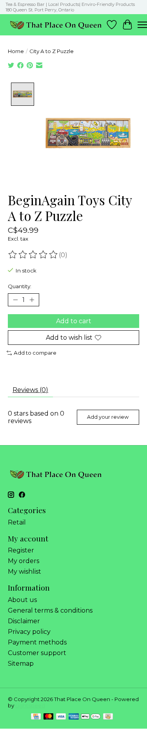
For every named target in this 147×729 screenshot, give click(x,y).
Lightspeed (30, 705)
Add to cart (73, 321)
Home (16, 51)
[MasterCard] (49, 717)
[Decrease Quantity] (15, 300)
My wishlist (24, 571)
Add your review (108, 417)
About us (22, 600)
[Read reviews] (33, 255)
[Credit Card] (36, 717)
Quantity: (19, 286)
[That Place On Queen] (56, 25)
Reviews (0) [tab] (30, 390)
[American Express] (74, 717)
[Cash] (108, 717)
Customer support (37, 653)
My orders (23, 561)
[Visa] (61, 717)
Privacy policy (29, 631)
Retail (17, 522)
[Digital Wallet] (90, 717)
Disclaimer (24, 621)
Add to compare (35, 353)
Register (21, 550)
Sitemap (21, 663)
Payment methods (37, 642)
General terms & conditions (50, 610)
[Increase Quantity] (32, 300)
